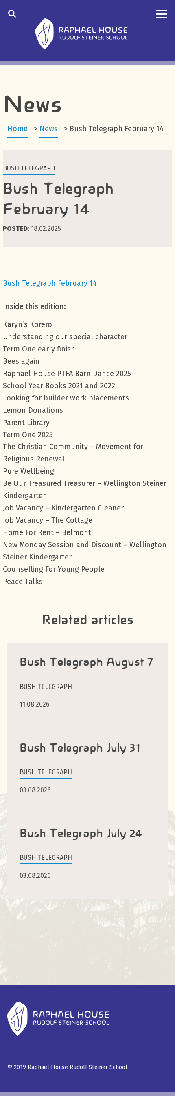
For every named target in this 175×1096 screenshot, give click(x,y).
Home (17, 128)
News (48, 128)
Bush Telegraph (29, 168)
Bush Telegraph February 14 (50, 283)
